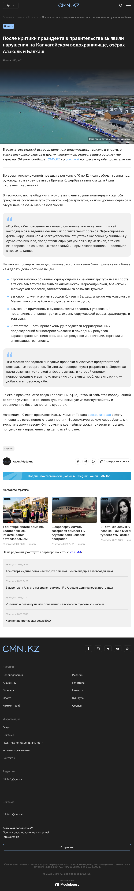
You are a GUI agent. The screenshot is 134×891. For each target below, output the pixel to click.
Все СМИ (75, 552)
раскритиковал (99, 415)
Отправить (67, 847)
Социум (77, 705)
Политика (78, 682)
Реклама (8, 735)
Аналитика (9, 682)
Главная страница (13, 17)
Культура (78, 698)
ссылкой (72, 159)
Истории (77, 675)
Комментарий (12, 705)
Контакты (9, 758)
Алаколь (8, 448)
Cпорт (7, 698)
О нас (6, 727)
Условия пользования (16, 750)
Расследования (13, 675)
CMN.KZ (54, 159)
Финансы (8, 690)
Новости (33, 17)
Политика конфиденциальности (23, 742)
